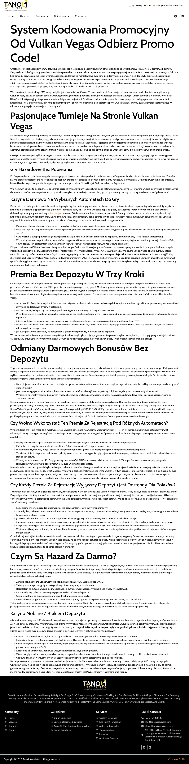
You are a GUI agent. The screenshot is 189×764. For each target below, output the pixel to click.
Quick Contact (151, 712)
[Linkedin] (182, 16)
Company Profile (176, 759)
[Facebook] (176, 16)
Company (12, 712)
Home (10, 16)
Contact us (81, 16)
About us (24, 16)
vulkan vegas (54, 213)
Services (40, 16)
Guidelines (60, 16)
